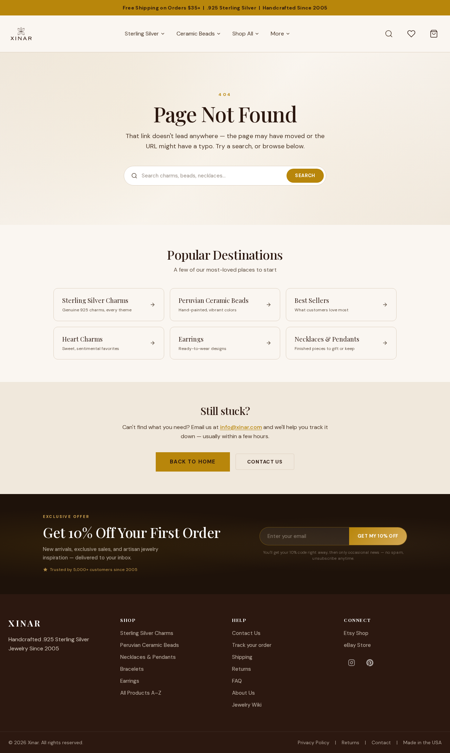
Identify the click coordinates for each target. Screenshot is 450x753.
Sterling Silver (142, 33)
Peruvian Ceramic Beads (149, 645)
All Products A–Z (140, 692)
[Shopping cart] (434, 33)
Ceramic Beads (195, 33)
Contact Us (265, 462)
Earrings (129, 680)
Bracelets (132, 669)
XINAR (24, 623)
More (277, 33)
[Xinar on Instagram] (351, 662)
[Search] (389, 33)
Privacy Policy (313, 742)
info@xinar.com (241, 427)
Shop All (242, 33)
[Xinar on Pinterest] (370, 662)
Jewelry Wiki (247, 704)
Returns (241, 669)
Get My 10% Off (378, 536)
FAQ (237, 680)
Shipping (242, 657)
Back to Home (193, 461)
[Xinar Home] (21, 33)
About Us (243, 692)
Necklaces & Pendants (148, 657)
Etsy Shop (356, 633)
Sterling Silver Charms (146, 633)
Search (305, 175)
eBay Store (357, 645)
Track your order (251, 645)
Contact (381, 742)
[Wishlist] (411, 33)
